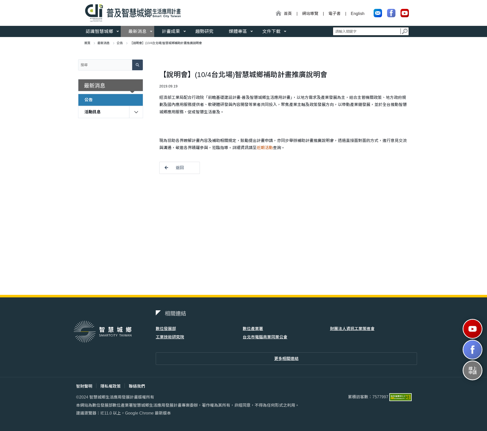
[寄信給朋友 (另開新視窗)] (378, 13)
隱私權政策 (110, 386)
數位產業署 (253, 329)
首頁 (87, 43)
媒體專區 (238, 31)
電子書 (334, 13)
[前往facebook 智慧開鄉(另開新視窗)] (472, 349)
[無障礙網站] (400, 397)
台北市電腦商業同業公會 (265, 337)
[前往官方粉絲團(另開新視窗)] (391, 13)
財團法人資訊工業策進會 (352, 329)
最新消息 (137, 31)
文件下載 (271, 31)
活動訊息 (92, 112)
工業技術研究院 (170, 337)
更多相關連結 (286, 358)
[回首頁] (131, 13)
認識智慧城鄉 (99, 31)
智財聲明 (84, 386)
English (357, 13)
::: (274, 14)
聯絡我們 (137, 386)
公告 (120, 43)
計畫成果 (171, 31)
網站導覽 (310, 13)
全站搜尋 (371, 31)
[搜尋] (405, 31)
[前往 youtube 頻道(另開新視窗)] (405, 13)
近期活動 (265, 148)
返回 (180, 168)
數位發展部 (166, 329)
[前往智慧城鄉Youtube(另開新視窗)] (472, 329)
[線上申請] (472, 370)
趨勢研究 (204, 31)
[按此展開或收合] (136, 111)
